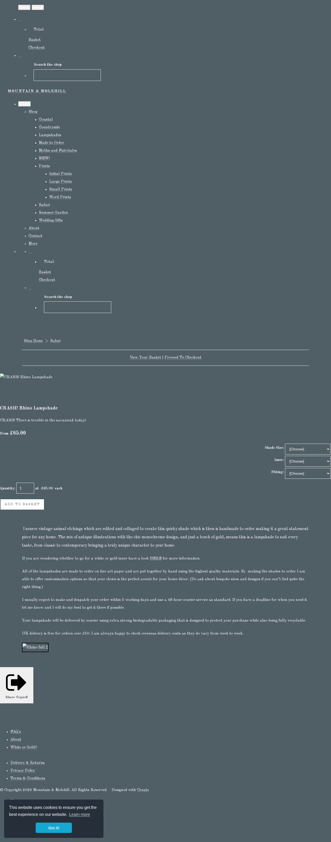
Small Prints (60, 189)
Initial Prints (60, 174)
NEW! (44, 158)
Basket (34, 40)
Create (143, 790)
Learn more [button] (79, 814)
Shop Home (33, 341)
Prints (44, 166)
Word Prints (60, 197)
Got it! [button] (53, 828)
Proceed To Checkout (182, 358)
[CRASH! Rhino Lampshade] (8, 393)
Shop (32, 112)
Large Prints (60, 182)
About (33, 228)
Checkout (36, 48)
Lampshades (50, 135)
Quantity (7, 488)
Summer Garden (53, 213)
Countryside (49, 127)
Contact (35, 236)
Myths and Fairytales (58, 151)
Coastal (46, 120)
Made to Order (51, 143)
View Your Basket (145, 358)
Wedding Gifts (51, 220)
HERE (156, 559)
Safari (44, 205)
